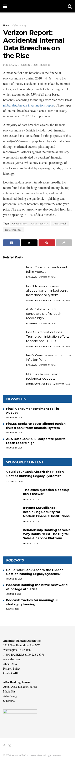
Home (6, 25)
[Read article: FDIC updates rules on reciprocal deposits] (13, 379)
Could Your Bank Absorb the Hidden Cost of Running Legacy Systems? (35, 474)
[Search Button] (70, 6)
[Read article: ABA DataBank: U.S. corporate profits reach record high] (13, 314)
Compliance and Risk (38, 300)
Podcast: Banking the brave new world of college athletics (37, 587)
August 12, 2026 (31, 521)
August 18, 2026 (31, 499)
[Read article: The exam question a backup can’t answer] (11, 494)
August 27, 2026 (61, 384)
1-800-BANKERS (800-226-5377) (23, 654)
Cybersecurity (19, 25)
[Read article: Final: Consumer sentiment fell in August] (13, 272)
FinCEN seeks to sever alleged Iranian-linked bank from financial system (47, 290)
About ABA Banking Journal (20, 687)
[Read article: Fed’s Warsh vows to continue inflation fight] (13, 360)
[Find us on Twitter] (9, 746)
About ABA (10, 664)
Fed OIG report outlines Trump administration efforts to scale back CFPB (47, 336)
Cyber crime (19, 223)
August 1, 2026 (30, 543)
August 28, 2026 (47, 277)
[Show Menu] (5, 6)
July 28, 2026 (12, 608)
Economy (31, 277)
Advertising (10, 696)
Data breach (60, 223)
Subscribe (9, 701)
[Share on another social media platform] (64, 242)
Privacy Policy (11, 668)
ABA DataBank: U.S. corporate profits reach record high (43, 313)
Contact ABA (11, 673)
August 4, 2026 (13, 593)
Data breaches (13, 229)
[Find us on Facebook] (4, 746)
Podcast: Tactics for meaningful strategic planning (32, 602)
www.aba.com (11, 659)
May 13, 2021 (11, 64)
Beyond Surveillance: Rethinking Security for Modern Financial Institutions (46, 512)
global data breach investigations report (28, 105)
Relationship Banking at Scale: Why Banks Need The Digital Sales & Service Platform (47, 534)
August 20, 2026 (14, 481)
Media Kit (9, 691)
